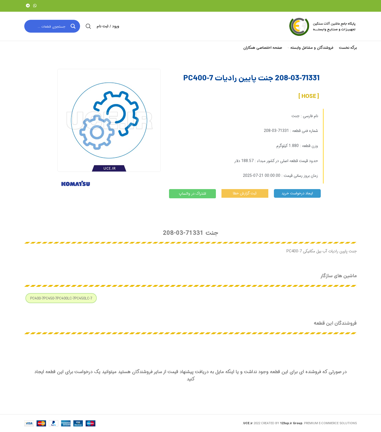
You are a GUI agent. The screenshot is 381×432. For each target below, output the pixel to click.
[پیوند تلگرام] (28, 6)
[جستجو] (88, 26)
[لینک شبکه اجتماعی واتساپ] (35, 6)
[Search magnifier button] (73, 26)
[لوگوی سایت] (322, 26)
